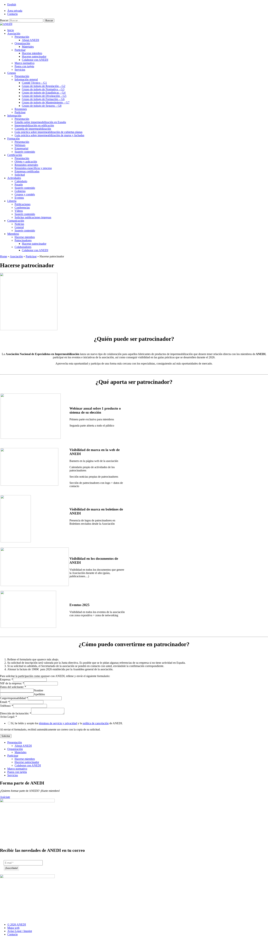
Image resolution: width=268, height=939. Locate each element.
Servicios (20, 69)
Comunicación (15, 220)
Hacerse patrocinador (34, 56)
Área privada (14, 10)
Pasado (19, 184)
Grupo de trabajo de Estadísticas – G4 (43, 92)
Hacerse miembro (32, 53)
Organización (22, 43)
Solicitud (20, 174)
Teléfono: (6, 705)
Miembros (13, 233)
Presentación (22, 36)
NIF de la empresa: (12, 683)
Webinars (20, 145)
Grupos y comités (25, 194)
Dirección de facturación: (15, 713)
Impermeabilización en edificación (34, 125)
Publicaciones (22, 204)
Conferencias (22, 207)
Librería (11, 201)
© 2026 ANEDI (16, 924)
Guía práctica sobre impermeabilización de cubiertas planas (48, 132)
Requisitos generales (26, 164)
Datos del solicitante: (13, 687)
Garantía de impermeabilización (33, 128)
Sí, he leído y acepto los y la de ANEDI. (67, 723)
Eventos (19, 197)
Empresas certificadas (27, 171)
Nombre (38, 690)
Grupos (11, 72)
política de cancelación (96, 723)
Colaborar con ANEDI (35, 59)
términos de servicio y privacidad (58, 723)
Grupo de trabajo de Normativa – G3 (43, 89)
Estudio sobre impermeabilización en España (40, 122)
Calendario (21, 181)
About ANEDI (30, 40)
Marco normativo (24, 63)
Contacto (12, 14)
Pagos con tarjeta (24, 66)
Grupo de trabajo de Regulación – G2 (43, 86)
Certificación (14, 155)
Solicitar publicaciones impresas (33, 217)
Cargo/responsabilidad (14, 698)
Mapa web (13, 927)
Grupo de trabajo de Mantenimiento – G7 (45, 102)
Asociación (13, 33)
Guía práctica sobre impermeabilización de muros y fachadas (49, 135)
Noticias (19, 223)
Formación (13, 138)
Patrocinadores (23, 240)
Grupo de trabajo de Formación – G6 (43, 99)
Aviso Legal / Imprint (19, 931)
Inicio (10, 30)
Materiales (28, 46)
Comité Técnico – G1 (34, 82)
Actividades (14, 178)
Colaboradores (23, 246)
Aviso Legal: (8, 716)
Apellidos (39, 694)
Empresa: (6, 679)
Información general (26, 79)
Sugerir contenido (25, 151)
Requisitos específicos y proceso (33, 168)
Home (3, 256)
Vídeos (19, 210)
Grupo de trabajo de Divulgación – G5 (44, 95)
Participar (20, 49)
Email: (5, 701)
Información (14, 115)
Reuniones (21, 109)
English (11, 4)
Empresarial (21, 148)
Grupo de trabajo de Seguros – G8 (41, 105)
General (19, 227)
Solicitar (5, 736)
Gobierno (20, 191)
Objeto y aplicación (26, 161)
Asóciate (5, 797)
